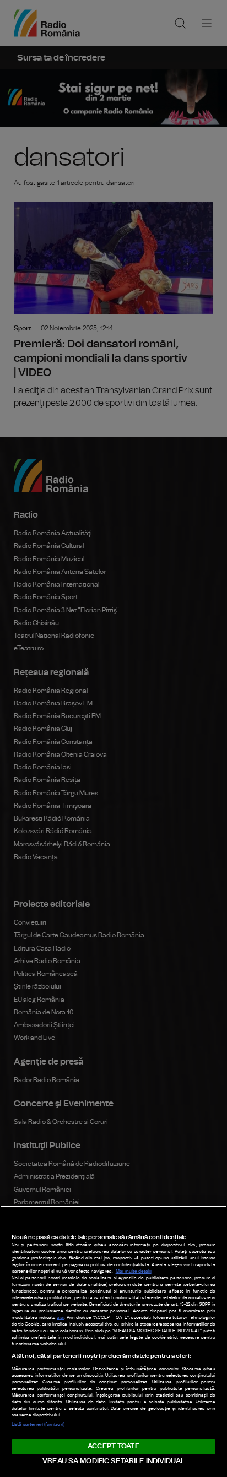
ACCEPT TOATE (113, 1446)
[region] (113, 1341)
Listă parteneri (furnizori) (38, 1424)
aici (60, 1318)
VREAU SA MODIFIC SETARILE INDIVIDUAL (113, 1461)
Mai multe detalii (134, 1271)
